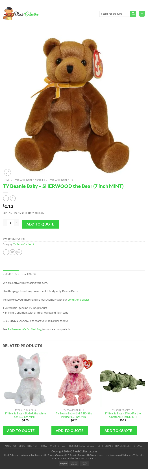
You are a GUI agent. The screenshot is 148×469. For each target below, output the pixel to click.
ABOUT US (10, 446)
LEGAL (90, 446)
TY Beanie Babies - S (60, 180)
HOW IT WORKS (50, 446)
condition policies (79, 299)
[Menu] (142, 14)
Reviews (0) (29, 274)
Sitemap (138, 446)
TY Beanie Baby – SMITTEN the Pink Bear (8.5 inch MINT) (74, 415)
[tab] (11, 274)
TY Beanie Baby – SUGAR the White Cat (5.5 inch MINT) (25, 415)
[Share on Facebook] (6, 252)
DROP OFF (33, 446)
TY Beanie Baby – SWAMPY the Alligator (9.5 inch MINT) (123, 415)
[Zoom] (7, 172)
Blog (22, 446)
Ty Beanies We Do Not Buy (24, 329)
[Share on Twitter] (13, 252)
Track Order (123, 446)
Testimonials (104, 446)
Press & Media (76, 446)
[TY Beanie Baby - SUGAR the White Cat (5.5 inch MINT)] (25, 379)
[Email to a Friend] (19, 252)
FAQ (63, 446)
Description (11, 274)
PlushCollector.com (85, 451)
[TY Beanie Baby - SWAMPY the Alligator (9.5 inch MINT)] (122, 379)
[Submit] (133, 14)
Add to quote (40, 224)
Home (6, 180)
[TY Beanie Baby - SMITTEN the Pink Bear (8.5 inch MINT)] (74, 379)
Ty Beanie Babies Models (29, 180)
